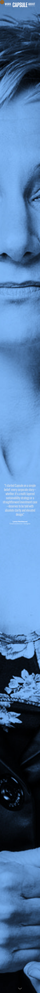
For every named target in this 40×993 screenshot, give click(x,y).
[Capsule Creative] (20, 5)
